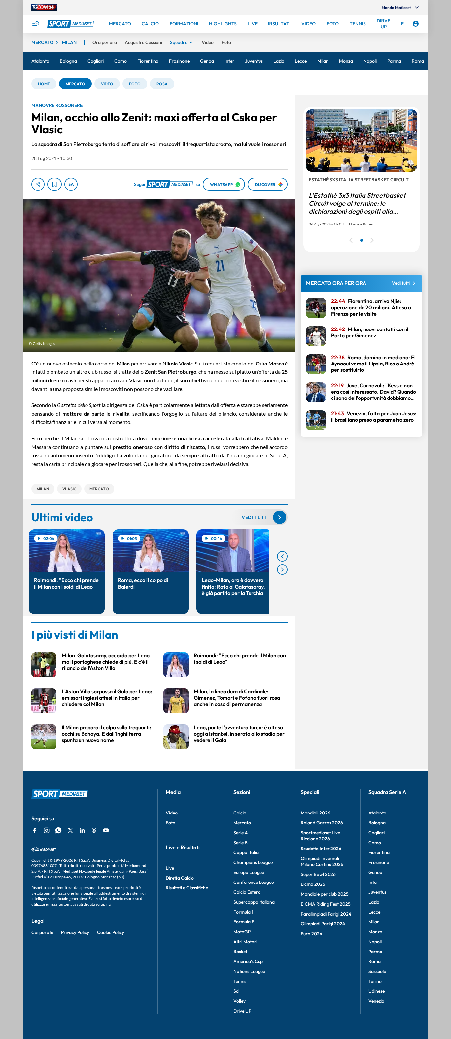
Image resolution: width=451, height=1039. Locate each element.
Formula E (243, 922)
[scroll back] (282, 556)
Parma (375, 951)
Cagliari (376, 833)
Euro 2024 (311, 934)
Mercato (242, 823)
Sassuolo (377, 971)
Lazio (373, 902)
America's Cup (248, 961)
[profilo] (416, 24)
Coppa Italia (246, 852)
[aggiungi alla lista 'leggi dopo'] (54, 184)
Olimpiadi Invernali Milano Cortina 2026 (322, 861)
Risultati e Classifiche (187, 888)
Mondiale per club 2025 (325, 894)
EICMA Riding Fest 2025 (326, 904)
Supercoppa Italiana (254, 902)
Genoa (375, 872)
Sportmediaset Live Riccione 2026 (320, 836)
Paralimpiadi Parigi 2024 (326, 914)
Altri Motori (245, 942)
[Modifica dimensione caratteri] (71, 184)
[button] (43, 83)
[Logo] (71, 24)
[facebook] (34, 830)
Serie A (240, 833)
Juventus (377, 892)
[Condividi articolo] (38, 184)
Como (374, 843)
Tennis (239, 981)
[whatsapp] (58, 830)
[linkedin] (82, 830)
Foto (170, 823)
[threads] (94, 830)
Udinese (376, 991)
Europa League (248, 872)
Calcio (239, 813)
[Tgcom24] (44, 7)
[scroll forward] (282, 569)
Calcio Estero (246, 892)
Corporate (42, 932)
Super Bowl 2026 (318, 874)
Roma (374, 961)
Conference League (253, 882)
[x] (70, 830)
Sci (236, 991)
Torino (375, 981)
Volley (239, 1001)
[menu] (35, 24)
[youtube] (106, 830)
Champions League (253, 862)
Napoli (375, 942)
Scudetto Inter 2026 (321, 848)
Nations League (249, 971)
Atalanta (377, 813)
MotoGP (242, 932)
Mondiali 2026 (315, 813)
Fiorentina (379, 852)
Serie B (240, 843)
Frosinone (378, 862)
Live (170, 868)
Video (172, 813)
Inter (373, 882)
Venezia (376, 1001)
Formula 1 (243, 912)
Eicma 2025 (313, 884)
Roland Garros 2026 (322, 823)
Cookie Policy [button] (110, 932)
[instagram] (46, 830)
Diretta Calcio (180, 878)
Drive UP (242, 1011)
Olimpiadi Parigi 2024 (323, 924)
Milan (374, 922)
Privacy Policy (75, 932)
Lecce (374, 912)
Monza (375, 932)
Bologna (377, 823)
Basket (240, 951)
